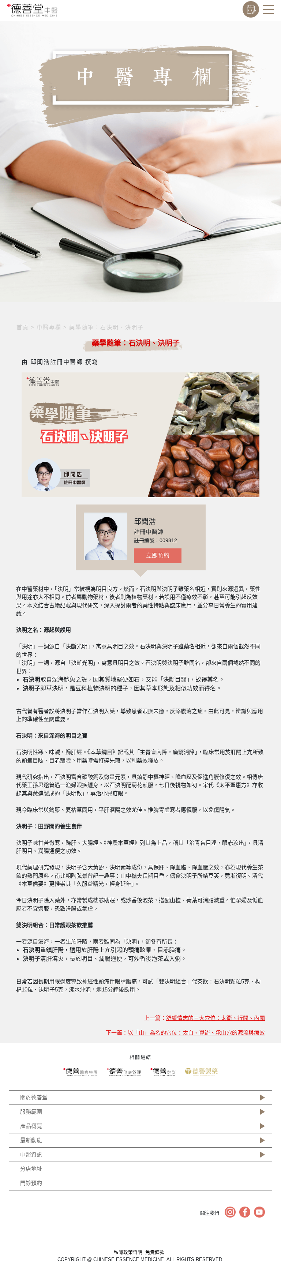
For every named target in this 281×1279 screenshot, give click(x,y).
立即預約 (157, 555)
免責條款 (154, 1252)
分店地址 (31, 1169)
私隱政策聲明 (128, 1252)
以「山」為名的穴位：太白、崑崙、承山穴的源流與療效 (196, 1032)
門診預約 (31, 1183)
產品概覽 (31, 1126)
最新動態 (31, 1140)
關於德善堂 (34, 1097)
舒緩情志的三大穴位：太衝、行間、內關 (215, 1018)
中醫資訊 (31, 1154)
